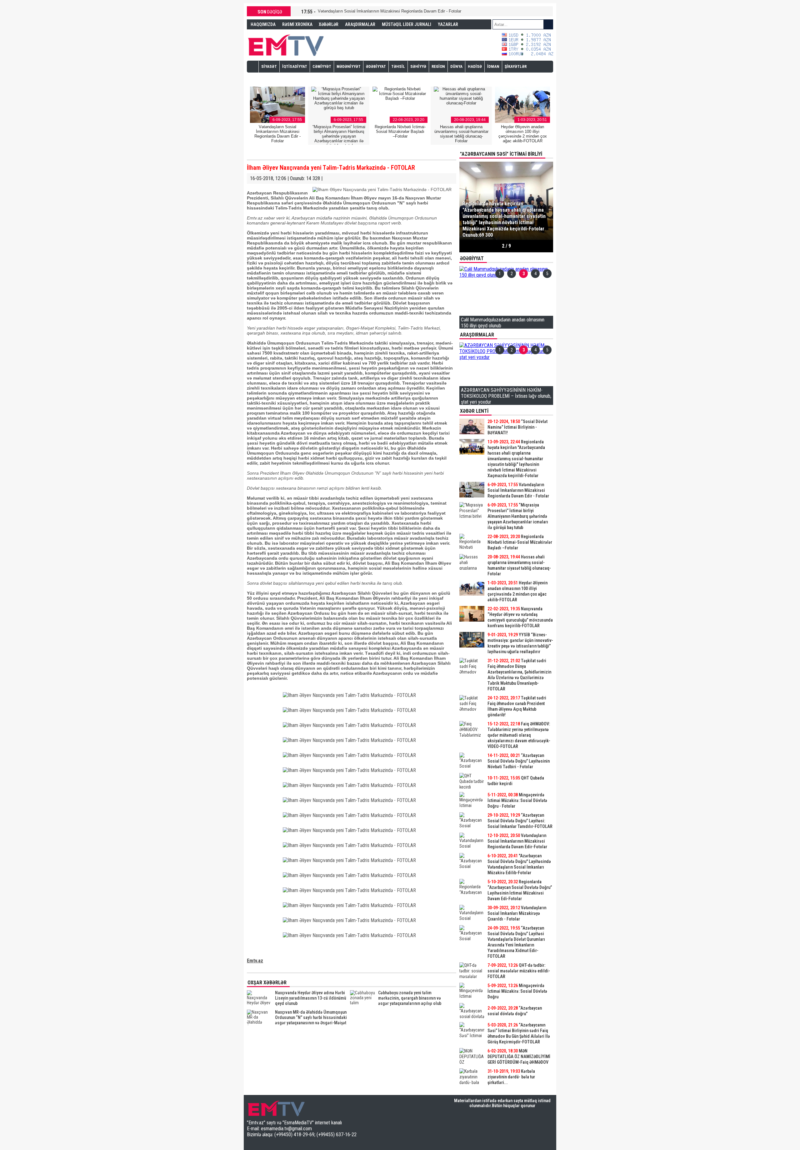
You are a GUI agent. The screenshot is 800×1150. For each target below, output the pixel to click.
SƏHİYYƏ (418, 66)
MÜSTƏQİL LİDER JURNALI (406, 24)
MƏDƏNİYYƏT (349, 66)
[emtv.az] (286, 44)
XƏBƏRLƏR (328, 24)
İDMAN (493, 66)
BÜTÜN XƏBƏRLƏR (506, 1089)
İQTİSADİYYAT (294, 66)
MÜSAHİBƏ (271, 77)
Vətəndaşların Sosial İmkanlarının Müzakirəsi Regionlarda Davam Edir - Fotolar (389, 11)
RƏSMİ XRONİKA (297, 24)
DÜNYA (456, 66)
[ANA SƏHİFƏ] (252, 66)
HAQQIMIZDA (263, 24)
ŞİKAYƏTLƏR (516, 66)
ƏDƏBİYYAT (376, 66)
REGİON (438, 66)
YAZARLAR (448, 24)
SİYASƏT (269, 66)
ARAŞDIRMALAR (360, 24)
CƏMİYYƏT (321, 66)
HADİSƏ (475, 66)
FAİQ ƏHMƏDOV (265, 33)
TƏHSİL (398, 66)
